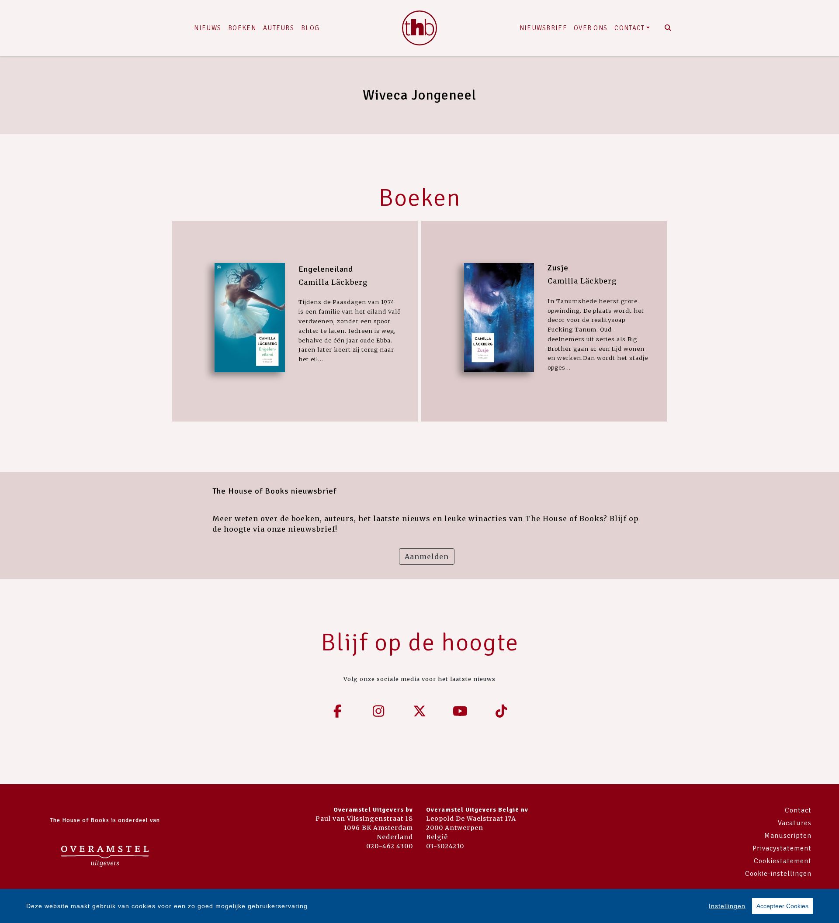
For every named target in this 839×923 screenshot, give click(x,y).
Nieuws (207, 28)
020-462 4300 (389, 846)
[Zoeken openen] (668, 28)
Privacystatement (781, 848)
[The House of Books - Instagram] (379, 711)
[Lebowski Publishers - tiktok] (501, 711)
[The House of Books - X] (419, 711)
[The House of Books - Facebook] (338, 711)
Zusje (558, 268)
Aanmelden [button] (427, 556)
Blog (310, 28)
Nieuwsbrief (543, 28)
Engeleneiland (325, 269)
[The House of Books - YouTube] (460, 711)
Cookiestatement (782, 861)
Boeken (242, 28)
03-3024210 (445, 846)
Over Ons (590, 28)
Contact (629, 28)
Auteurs (278, 28)
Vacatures (794, 823)
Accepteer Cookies (782, 905)
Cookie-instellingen (778, 873)
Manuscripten (787, 835)
